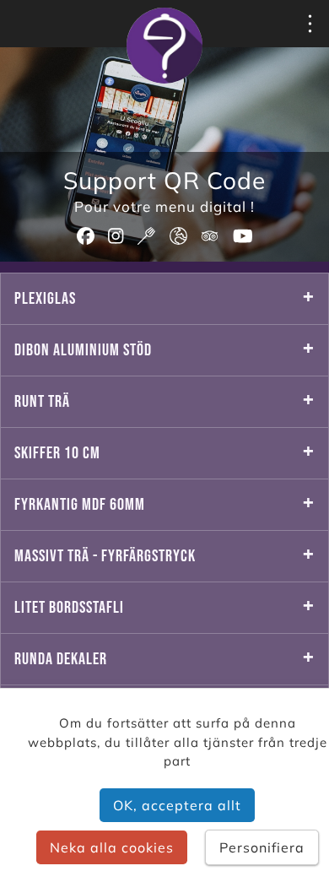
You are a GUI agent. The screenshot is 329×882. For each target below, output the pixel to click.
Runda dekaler (60, 659)
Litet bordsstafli (69, 608)
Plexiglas (45, 299)
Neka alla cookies (112, 847)
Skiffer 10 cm (57, 453)
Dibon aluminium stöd (83, 350)
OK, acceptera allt (177, 805)
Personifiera (262, 847)
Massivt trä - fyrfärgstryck (105, 556)
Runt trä (42, 402)
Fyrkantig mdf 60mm (79, 505)
